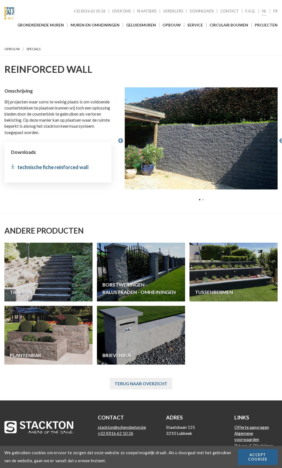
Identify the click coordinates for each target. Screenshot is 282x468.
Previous (120, 141)
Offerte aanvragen (251, 427)
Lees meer (48, 272)
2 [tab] (203, 199)
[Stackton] (9, 20)
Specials (174, 55)
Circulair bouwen (229, 25)
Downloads (202, 11)
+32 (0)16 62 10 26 (89, 11)
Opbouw (171, 25)
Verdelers (173, 11)
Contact (229, 11)
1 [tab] (199, 199)
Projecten (266, 25)
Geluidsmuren (141, 25)
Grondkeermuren (184, 45)
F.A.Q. (250, 11)
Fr (275, 11)
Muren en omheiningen (95, 25)
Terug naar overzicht (141, 383)
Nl (264, 11)
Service (195, 25)
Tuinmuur (176, 65)
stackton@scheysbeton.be (122, 427)
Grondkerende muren (40, 25)
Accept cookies (257, 457)
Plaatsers (146, 11)
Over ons (121, 11)
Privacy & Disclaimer (253, 445)
